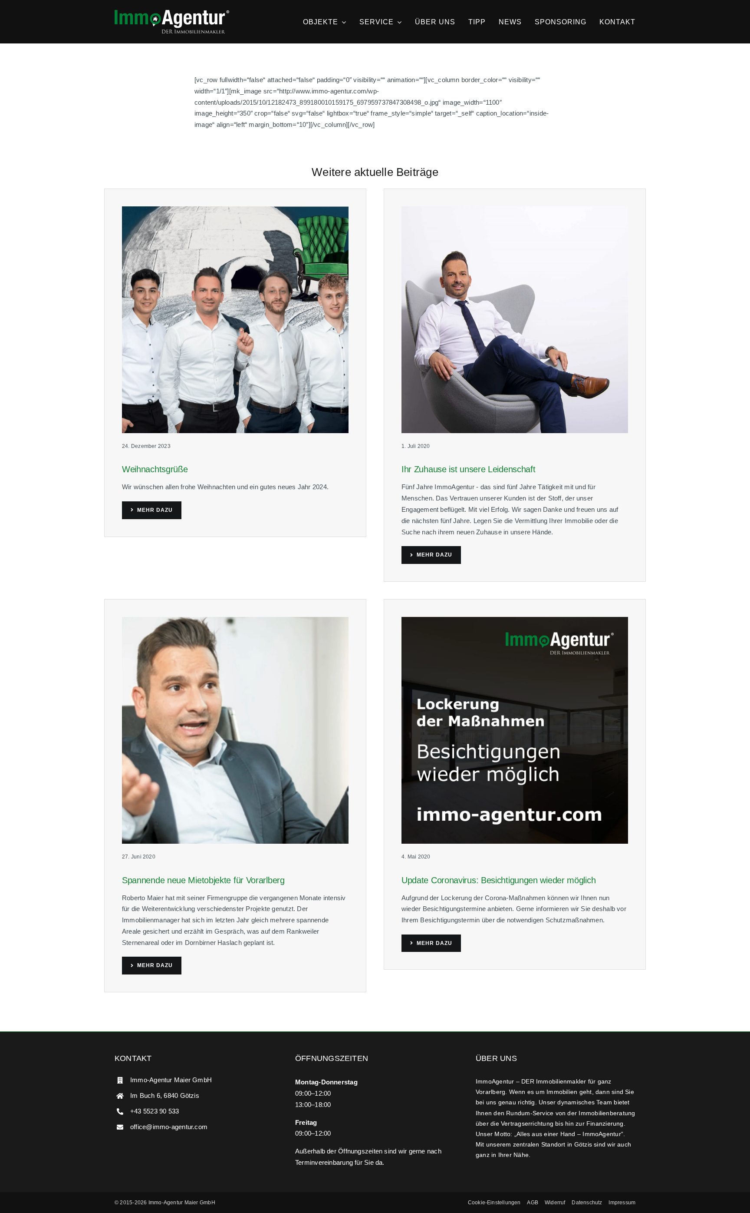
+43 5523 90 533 (154, 1111)
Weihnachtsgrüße (155, 469)
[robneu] (235, 620)
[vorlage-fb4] (514, 620)
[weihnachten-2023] (235, 209)
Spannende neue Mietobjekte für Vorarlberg (203, 880)
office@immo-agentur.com (168, 1126)
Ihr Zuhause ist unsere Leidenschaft (468, 469)
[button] (494, 1202)
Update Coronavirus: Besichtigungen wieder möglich (498, 880)
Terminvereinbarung (324, 1162)
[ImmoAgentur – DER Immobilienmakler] (172, 13)
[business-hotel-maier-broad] (514, 209)
